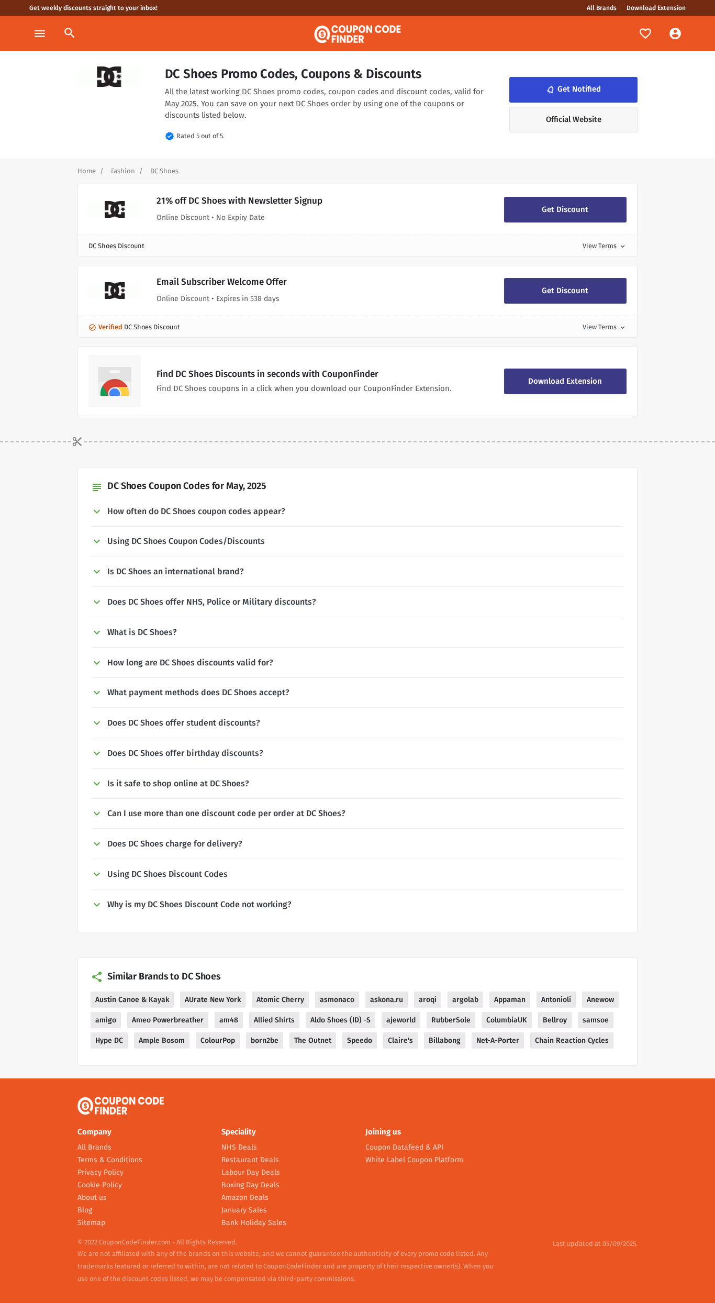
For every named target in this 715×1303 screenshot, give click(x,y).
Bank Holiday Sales (253, 1222)
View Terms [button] (605, 246)
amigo (105, 1020)
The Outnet (312, 1040)
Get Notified (572, 89)
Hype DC (109, 1040)
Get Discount (565, 209)
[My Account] (675, 33)
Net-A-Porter (497, 1040)
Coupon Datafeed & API (404, 1147)
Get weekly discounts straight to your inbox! (93, 8)
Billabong (445, 1040)
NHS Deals (239, 1147)
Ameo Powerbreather (168, 1020)
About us (92, 1197)
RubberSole (451, 1020)
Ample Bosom (162, 1040)
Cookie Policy (99, 1185)
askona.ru (386, 999)
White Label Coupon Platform (414, 1159)
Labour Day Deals (250, 1172)
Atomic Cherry (280, 999)
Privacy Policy (100, 1172)
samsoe (596, 1020)
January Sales (244, 1210)
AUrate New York (213, 999)
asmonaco (337, 999)
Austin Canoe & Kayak (132, 999)
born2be (264, 1040)
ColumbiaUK (506, 1020)
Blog (84, 1210)
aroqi (428, 999)
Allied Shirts (274, 1020)
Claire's (400, 1040)
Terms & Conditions (109, 1159)
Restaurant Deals (250, 1159)
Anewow (600, 999)
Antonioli (556, 999)
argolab (465, 999)
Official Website (573, 119)
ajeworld (401, 1020)
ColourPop (217, 1040)
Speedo (359, 1040)
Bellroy (555, 1020)
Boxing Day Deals (250, 1185)
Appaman (510, 999)
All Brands (602, 8)
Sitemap (91, 1222)
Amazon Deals (245, 1197)
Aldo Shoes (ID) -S (340, 1020)
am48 (228, 1020)
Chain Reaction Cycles (572, 1040)
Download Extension (656, 8)
